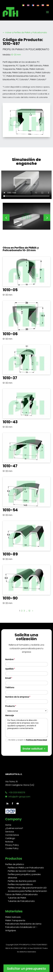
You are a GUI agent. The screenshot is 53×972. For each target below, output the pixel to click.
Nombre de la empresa (17, 696)
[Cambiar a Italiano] (23, 5)
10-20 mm (16, 54)
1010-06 (10, 334)
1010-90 (10, 598)
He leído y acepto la (27, 740)
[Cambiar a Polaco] (42, 5)
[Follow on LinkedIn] (7, 803)
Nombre (9, 659)
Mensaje (9, 715)
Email (8, 678)
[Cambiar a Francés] (33, 5)
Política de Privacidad (36, 740)
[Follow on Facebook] (12, 803)
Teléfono (9, 687)
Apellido (9, 668)
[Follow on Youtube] (18, 803)
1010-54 (10, 510)
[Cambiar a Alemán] (38, 5)
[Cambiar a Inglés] (28, 5)
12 (29, 610)
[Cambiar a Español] (47, 5)
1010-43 (10, 422)
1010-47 (10, 466)
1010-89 (10, 554)
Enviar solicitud (32, 748)
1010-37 (10, 378)
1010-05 (10, 290)
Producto (10, 706)
